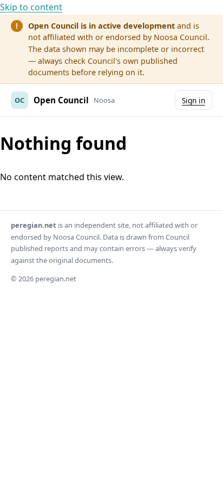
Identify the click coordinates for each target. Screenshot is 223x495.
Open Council (61, 100)
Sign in (193, 100)
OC (19, 100)
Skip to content (31, 7)
